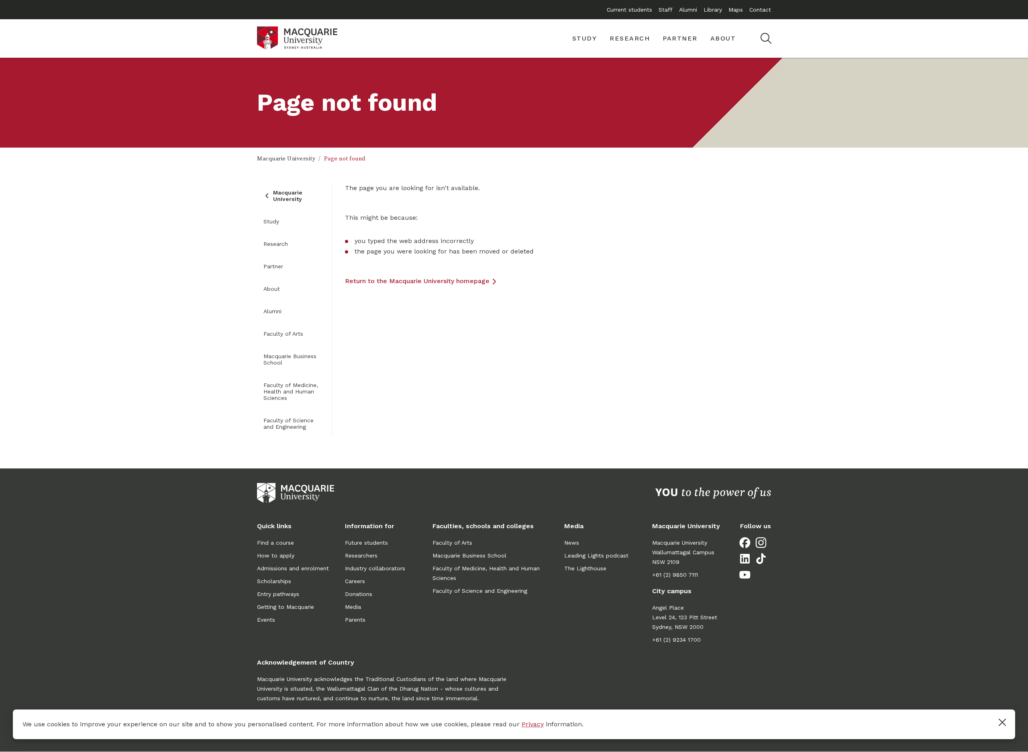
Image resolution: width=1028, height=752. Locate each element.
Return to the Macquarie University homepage (417, 281)
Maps (735, 9)
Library (713, 9)
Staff (666, 9)
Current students (629, 9)
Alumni (688, 9)
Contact (760, 9)
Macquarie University (286, 158)
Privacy (533, 724)
